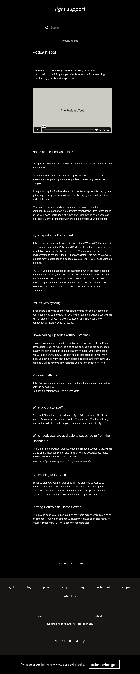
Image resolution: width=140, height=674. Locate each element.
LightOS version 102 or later (89, 163)
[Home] (70, 12)
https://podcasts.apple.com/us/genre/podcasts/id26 (66, 461)
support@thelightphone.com (82, 215)
